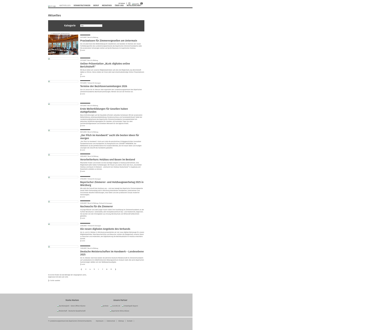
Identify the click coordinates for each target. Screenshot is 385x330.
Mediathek (107, 5)
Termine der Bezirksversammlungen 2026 (103, 86)
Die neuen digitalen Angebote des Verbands (105, 228)
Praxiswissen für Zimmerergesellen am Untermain (108, 40)
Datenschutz (111, 321)
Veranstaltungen (82, 5)
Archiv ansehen (55, 280)
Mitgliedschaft (134, 5)
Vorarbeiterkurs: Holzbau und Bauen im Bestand (107, 159)
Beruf (96, 5)
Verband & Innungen (94, 83)
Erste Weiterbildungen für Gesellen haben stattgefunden (104, 110)
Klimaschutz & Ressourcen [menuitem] (61, 33)
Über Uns (119, 5)
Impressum (99, 321)
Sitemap (121, 321)
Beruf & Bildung (93, 37)
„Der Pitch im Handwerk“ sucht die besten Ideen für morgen (109, 137)
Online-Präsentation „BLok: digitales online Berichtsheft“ (105, 65)
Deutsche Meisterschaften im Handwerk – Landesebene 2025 (112, 253)
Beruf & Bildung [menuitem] (58, 30)
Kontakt (129, 321)
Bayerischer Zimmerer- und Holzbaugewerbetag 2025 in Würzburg (112, 184)
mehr (83, 50)
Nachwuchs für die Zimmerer (96, 206)
